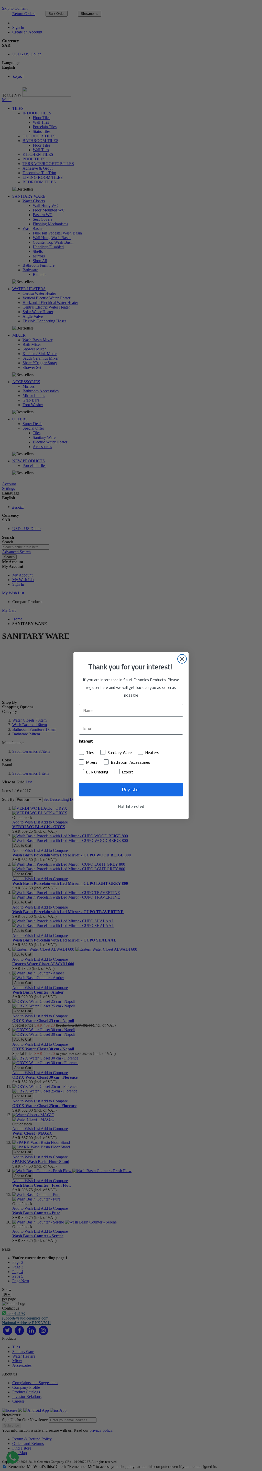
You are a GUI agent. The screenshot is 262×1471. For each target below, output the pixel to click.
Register (131, 789)
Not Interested (131, 806)
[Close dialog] (182, 658)
